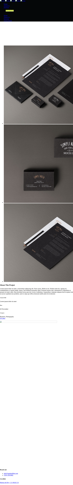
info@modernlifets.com (11, 473)
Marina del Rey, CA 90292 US (9, 482)
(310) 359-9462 (8, 475)
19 (2, 318)
